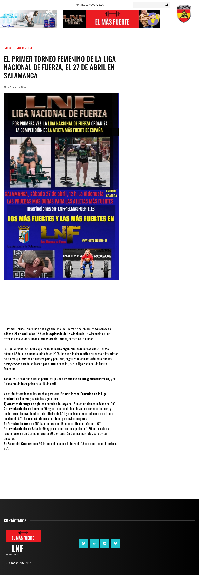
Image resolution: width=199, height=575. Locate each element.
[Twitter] (58, 315)
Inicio (7, 48)
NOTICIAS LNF (24, 48)
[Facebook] (46, 315)
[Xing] (115, 543)
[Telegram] (81, 315)
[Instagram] (94, 543)
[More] (93, 315)
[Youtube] (104, 543)
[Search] (166, 5)
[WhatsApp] (70, 315)
